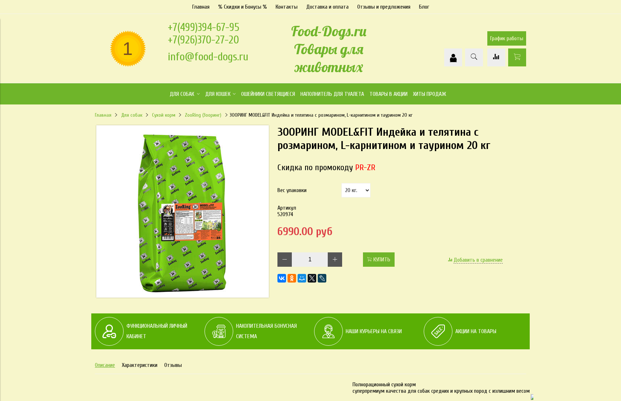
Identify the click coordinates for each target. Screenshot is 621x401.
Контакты (287, 7)
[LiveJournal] (322, 278)
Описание (105, 365)
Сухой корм (163, 115)
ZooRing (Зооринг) (203, 115)
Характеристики (139, 365)
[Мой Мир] (302, 278)
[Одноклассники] (292, 278)
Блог (424, 7)
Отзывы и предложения (383, 7)
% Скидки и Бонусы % (242, 7)
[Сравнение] (496, 57)
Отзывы (173, 365)
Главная (201, 7)
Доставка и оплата (327, 7)
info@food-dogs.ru (208, 56)
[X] (312, 278)
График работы (506, 38)
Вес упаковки (292, 190)
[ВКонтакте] (281, 278)
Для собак (131, 115)
